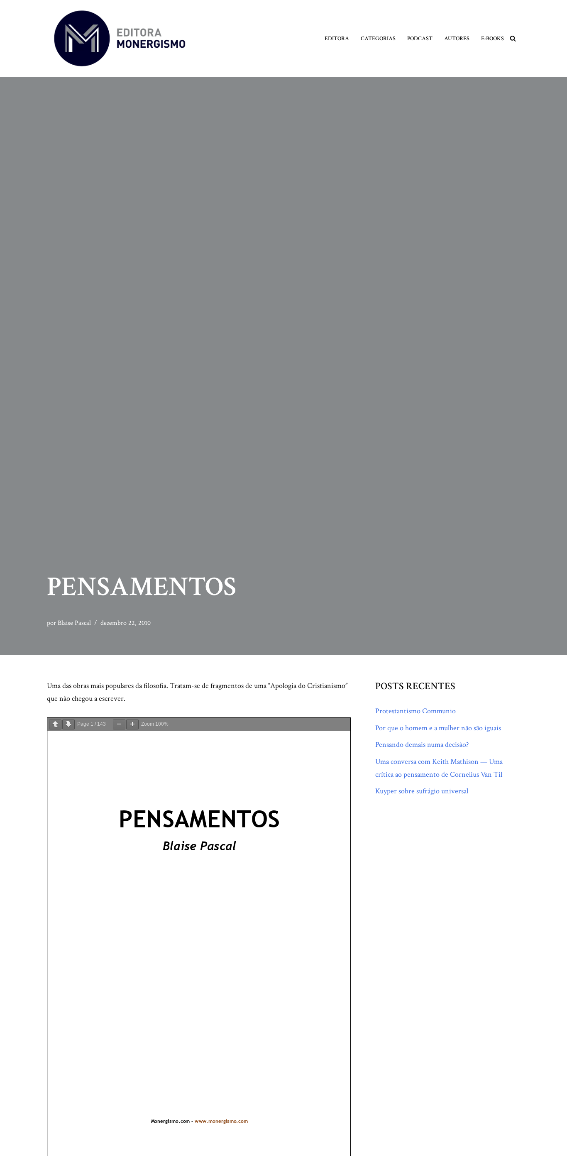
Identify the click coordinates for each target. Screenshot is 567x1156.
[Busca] (513, 38)
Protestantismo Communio (415, 711)
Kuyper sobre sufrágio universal (421, 791)
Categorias (378, 38)
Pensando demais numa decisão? (422, 744)
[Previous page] (55, 724)
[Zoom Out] (119, 724)
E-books (492, 38)
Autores (456, 38)
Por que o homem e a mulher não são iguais (438, 728)
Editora (337, 38)
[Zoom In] (132, 724)
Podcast (420, 38)
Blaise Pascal (74, 623)
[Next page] (68, 724)
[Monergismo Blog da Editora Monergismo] (119, 38)
